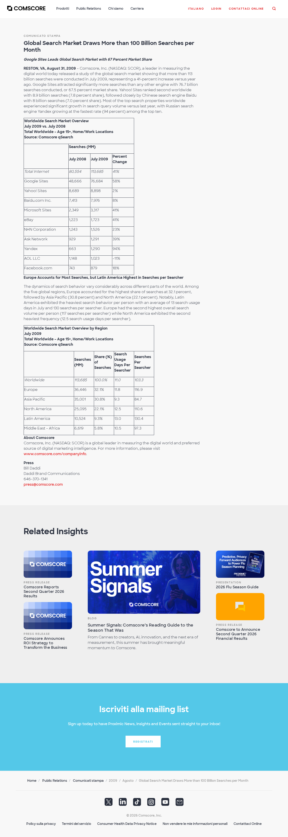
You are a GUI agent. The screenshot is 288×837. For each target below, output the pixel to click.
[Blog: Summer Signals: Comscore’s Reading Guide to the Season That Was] (144, 582)
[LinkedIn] (123, 804)
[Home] (26, 11)
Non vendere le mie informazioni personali (195, 824)
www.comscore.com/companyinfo (55, 454)
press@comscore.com (43, 484)
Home (31, 781)
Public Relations (54, 781)
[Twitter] (109, 804)
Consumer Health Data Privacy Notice (127, 824)
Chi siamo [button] (115, 9)
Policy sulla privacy (41, 824)
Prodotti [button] (62, 9)
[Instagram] (151, 804)
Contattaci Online (248, 824)
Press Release (37, 582)
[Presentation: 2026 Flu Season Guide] (240, 564)
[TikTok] (137, 804)
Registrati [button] (143, 742)
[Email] (180, 804)
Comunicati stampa (88, 781)
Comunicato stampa (42, 36)
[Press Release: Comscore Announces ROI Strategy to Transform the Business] (48, 615)
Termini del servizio (76, 824)
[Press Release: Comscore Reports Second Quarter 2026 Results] (48, 564)
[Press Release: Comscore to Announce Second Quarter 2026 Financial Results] (240, 606)
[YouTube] (165, 804)
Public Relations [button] (88, 9)
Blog (92, 618)
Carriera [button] (137, 9)
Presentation (228, 582)
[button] (196, 11)
